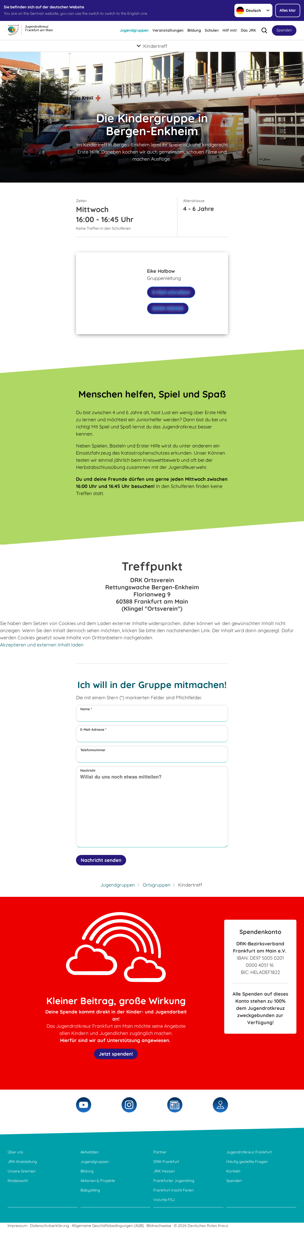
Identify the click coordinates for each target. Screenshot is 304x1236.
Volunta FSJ (164, 1199)
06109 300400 (167, 308)
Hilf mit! (230, 30)
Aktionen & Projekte (98, 1180)
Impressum (18, 1225)
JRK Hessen (164, 1171)
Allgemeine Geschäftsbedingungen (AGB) (108, 1225)
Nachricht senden (101, 860)
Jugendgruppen (134, 30)
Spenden (284, 30)
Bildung (194, 30)
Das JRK (248, 30)
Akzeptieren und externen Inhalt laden (42, 645)
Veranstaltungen (168, 30)
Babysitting (90, 1190)
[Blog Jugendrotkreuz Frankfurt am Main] (174, 1104)
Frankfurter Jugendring (173, 1180)
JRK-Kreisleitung (22, 1161)
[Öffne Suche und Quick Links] (264, 30)
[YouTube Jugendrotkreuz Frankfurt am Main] (83, 1104)
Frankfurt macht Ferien (173, 1190)
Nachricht (87, 770)
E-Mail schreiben (171, 292)
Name (86, 709)
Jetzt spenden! (116, 1054)
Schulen (212, 30)
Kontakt (233, 1171)
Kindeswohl (18, 1180)
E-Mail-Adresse (93, 729)
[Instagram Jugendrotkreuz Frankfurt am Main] (129, 1104)
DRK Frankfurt (166, 1161)
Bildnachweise (159, 1225)
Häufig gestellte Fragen (247, 1161)
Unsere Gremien (22, 1171)
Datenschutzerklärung (49, 1225)
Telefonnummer (92, 750)
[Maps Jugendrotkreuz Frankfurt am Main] (220, 1104)
